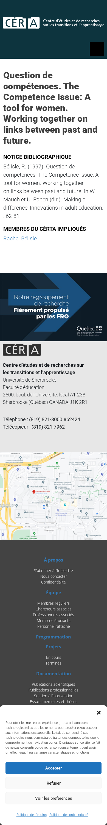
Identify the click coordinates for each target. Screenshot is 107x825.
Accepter (53, 768)
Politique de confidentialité (68, 815)
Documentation (53, 674)
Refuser (54, 783)
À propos (53, 560)
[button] (99, 712)
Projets (53, 647)
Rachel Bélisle (20, 238)
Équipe (53, 593)
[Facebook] (83, 10)
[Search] (71, 10)
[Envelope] (97, 10)
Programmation (53, 637)
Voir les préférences (53, 798)
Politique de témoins (31, 815)
